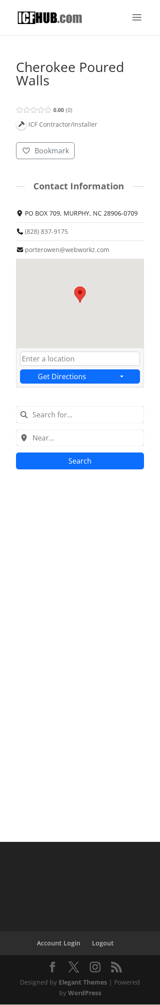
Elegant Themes (83, 982)
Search (80, 461)
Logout (103, 943)
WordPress (84, 993)
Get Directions (62, 376)
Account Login (58, 943)
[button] (80, 294)
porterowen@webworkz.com (67, 249)
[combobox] (80, 414)
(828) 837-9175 (46, 231)
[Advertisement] (80, 563)
